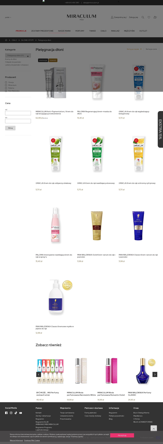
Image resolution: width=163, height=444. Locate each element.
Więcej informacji (16, 440)
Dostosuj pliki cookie (32, 440)
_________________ (57, 31)
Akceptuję (122, 435)
